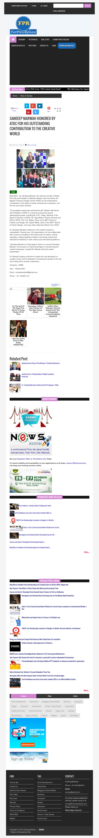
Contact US (44, 45)
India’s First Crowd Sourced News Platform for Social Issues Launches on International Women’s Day (54, 607)
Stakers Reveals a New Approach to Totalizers (37, 643)
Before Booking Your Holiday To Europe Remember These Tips (30, 672)
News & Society (26, 95)
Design (14, 706)
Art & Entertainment (19, 701)
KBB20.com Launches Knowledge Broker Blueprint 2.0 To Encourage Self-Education (37, 654)
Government (69, 706)
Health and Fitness (18, 711)
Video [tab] (49, 696)
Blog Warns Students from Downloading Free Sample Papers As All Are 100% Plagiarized (39, 584)
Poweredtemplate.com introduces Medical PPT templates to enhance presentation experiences (53, 661)
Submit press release (18, 790)
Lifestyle (71, 711)
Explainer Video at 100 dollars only (31, 459)
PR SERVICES (33, 39)
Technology (74, 715)
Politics (44, 715)
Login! (34, 6)
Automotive (34, 701)
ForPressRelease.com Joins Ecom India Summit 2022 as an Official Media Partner (49, 679)
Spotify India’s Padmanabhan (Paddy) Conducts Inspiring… (38, 375)
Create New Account (19, 6)
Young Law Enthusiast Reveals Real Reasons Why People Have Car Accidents (35, 639)
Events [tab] (75, 696)
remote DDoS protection (76, 463)
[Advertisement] (49, 67)
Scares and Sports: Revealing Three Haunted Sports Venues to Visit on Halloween (37, 592)
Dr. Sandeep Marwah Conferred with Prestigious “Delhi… (41, 385)
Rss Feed (13, 798)
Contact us (14, 786)
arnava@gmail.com (72, 792)
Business (67, 701)
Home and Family (35, 711)
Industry (49, 711)
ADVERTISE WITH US (18, 45)
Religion (54, 715)
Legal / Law (60, 711)
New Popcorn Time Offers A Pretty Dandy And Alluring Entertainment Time (34, 588)
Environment (36, 706)
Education (24, 706)
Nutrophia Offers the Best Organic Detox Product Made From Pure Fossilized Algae (37, 675)
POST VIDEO (32, 45)
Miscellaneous (17, 715)
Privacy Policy (15, 806)
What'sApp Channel (73, 810)
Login (54, 45)
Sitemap (13, 802)
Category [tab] (23, 696)
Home (15, 95)
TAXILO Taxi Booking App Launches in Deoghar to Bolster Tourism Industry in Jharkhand (51, 628)
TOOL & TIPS (45, 39)
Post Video (14, 794)
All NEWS (44, 6)
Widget (12, 818)
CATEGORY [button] (21, 39)
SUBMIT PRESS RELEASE (61, 39)
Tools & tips (14, 782)
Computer (78, 701)
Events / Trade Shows (53, 706)
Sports (63, 715)
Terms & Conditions (17, 810)
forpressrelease (29, 829)
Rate (48, 111)
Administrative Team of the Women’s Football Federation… (41, 363)
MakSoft (41, 829)
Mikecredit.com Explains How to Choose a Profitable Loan (41, 617)
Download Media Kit (66, 45)
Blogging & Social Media (50, 701)
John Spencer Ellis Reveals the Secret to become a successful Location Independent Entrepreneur (42, 657)
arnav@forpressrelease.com (76, 803)
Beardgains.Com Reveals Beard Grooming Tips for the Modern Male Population (48, 595)
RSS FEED (14, 814)
